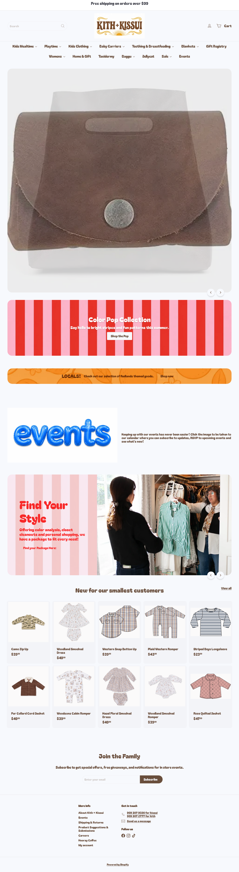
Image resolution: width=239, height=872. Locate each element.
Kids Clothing (79, 46)
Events (184, 56)
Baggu (127, 56)
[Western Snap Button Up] (119, 630)
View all (226, 588)
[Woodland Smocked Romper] (165, 697)
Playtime (51, 46)
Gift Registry (216, 46)
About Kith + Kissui (91, 813)
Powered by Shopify (118, 864)
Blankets (188, 46)
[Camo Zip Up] (28, 630)
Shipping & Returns (90, 822)
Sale (165, 56)
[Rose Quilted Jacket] (211, 695)
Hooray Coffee (87, 840)
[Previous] (211, 292)
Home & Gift (82, 56)
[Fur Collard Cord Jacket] (28, 695)
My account (85, 845)
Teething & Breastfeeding (151, 46)
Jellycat (148, 56)
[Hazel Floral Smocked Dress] (119, 697)
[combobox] (37, 25)
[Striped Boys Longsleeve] (211, 630)
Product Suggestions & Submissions (93, 828)
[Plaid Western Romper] (165, 630)
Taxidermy (106, 56)
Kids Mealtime (23, 46)
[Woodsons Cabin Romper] (74, 695)
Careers (83, 835)
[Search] (62, 25)
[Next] (220, 292)
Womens (55, 56)
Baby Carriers (110, 46)
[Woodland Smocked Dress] (74, 632)
